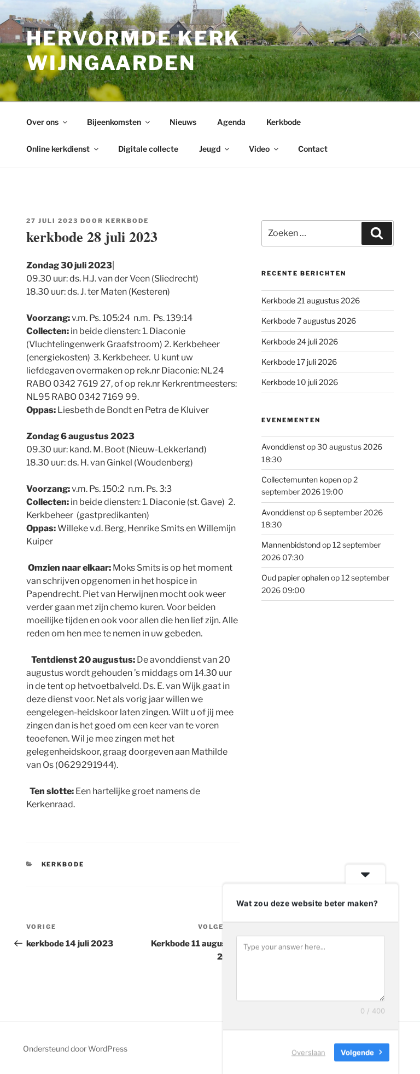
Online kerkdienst (58, 148)
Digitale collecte (148, 148)
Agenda (231, 122)
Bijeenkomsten (114, 122)
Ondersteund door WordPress (75, 1048)
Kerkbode (283, 122)
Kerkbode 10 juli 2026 (299, 382)
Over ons (42, 122)
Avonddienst (283, 446)
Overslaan (308, 1051)
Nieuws (183, 122)
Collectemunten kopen (301, 479)
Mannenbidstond (290, 544)
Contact (313, 148)
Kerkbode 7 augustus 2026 (308, 320)
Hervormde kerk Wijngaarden (133, 50)
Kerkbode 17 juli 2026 (299, 361)
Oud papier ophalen (295, 577)
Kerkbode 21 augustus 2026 (310, 300)
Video (259, 148)
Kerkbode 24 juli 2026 (299, 341)
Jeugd (209, 148)
